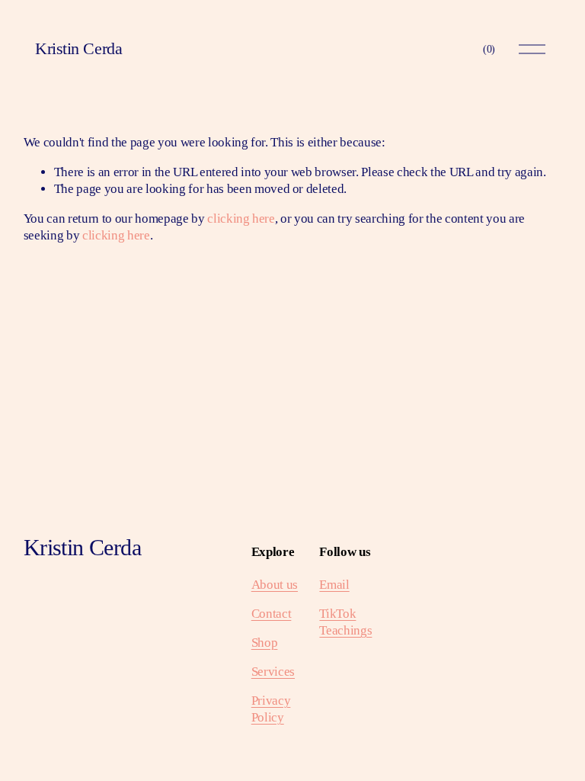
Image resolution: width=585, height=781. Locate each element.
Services (273, 671)
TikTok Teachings (345, 622)
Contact (271, 613)
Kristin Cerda (78, 48)
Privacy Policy (271, 709)
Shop (264, 642)
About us (274, 584)
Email (334, 584)
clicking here (241, 218)
